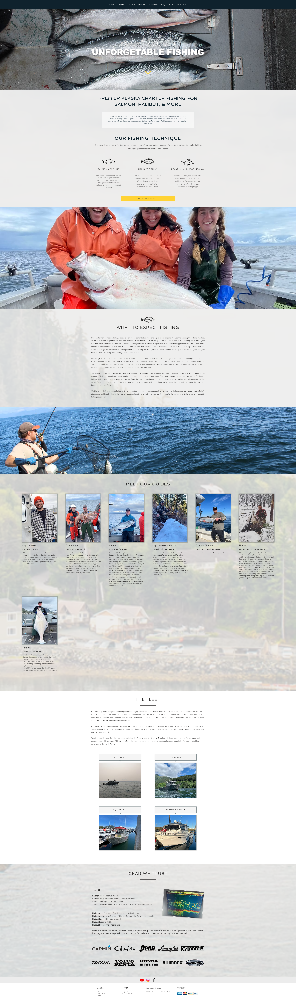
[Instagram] (148, 980)
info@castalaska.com (128, 992)
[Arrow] (147, 72)
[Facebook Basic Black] (154, 980)
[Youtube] (142, 980)
